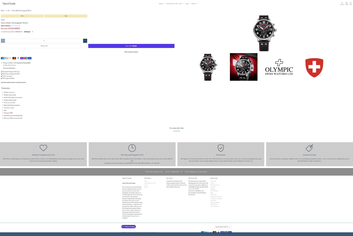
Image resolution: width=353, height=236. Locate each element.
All (8, 10)
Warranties (213, 200)
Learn (187, 3)
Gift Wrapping (214, 191)
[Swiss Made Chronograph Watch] (264, 32)
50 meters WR (8, 113)
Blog (212, 193)
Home (3, 10)
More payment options (131, 52)
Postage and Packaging (216, 198)
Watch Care (214, 195)
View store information (9, 68)
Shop (160, 3)
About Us (213, 187)
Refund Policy (214, 204)
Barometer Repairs (215, 202)
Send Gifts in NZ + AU (174, 3)
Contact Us (213, 181)
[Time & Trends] (9, 3)
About (193, 3)
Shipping (213, 189)
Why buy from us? (215, 185)
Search (212, 183)
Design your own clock (216, 196)
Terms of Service (215, 206)
